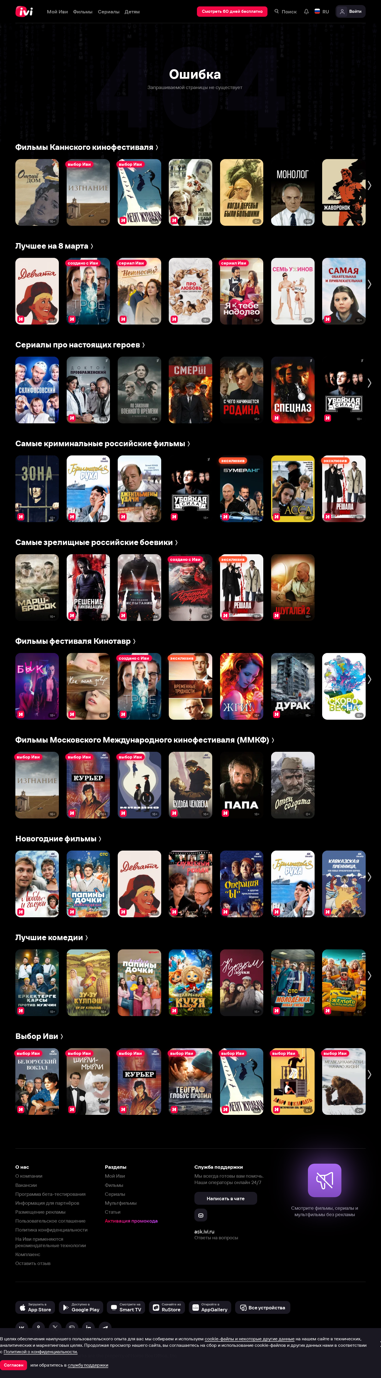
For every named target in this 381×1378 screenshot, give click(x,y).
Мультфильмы (121, 1203)
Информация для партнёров (47, 1203)
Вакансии (26, 1185)
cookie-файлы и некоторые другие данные (250, 1338)
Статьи (112, 1211)
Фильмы (114, 1185)
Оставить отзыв (32, 1263)
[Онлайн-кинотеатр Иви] (26, 11)
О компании (28, 1175)
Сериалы (115, 1194)
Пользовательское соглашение (50, 1220)
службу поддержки (88, 1364)
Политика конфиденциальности (51, 1229)
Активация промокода (131, 1220)
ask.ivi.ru (204, 1232)
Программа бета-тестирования (50, 1194)
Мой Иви (115, 1175)
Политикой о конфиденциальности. (41, 1351)
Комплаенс (27, 1254)
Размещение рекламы (40, 1211)
